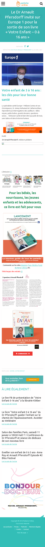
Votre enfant (20, 371)
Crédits (18, 529)
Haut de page (22, 532)
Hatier (12, 371)
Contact (26, 529)
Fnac (29, 265)
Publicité (24, 527)
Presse (16, 527)
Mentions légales (35, 527)
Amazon (24, 265)
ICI (11, 172)
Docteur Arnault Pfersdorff (21, 50)
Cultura (24, 268)
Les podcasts (7, 527)
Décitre (35, 265)
